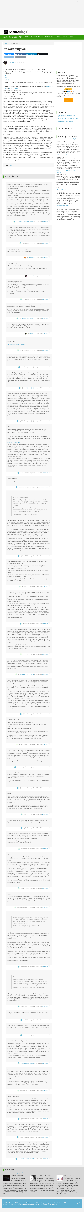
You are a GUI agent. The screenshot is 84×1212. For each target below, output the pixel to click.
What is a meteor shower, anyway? (13, 1173)
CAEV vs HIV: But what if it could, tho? (67, 139)
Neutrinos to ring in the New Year (39, 1173)
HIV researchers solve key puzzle (16, 344)
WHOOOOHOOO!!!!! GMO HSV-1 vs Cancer (66, 171)
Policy (53, 36)
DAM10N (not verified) (28, 1063)
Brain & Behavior (68, 36)
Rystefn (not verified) (28, 388)
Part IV (7, 81)
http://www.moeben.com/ (14, 434)
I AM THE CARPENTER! (63, 205)
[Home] (16, 32)
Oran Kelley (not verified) (27, 318)
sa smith (7, 43)
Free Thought (16, 38)
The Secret (12, 84)
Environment (28, 36)
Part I (6, 76)
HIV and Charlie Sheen (63, 155)
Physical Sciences (17, 36)
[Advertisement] (42, 14)
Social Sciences (38, 36)
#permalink (45, 221)
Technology (7, 38)
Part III (7, 79)
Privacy (29, 1203)
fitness (10, 165)
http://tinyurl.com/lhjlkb (13, 442)
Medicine (59, 36)
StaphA (16, 142)
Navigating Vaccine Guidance (66, 121)
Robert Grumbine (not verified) (26, 221)
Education (47, 36)
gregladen (31, 257)
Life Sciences (7, 36)
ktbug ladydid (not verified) (27, 674)
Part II (6, 77)
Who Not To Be (13, 88)
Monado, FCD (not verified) (27, 1158)
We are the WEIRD (62, 1173)
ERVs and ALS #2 (61, 190)
